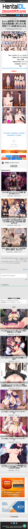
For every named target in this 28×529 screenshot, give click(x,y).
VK (9, 158)
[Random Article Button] (21, 15)
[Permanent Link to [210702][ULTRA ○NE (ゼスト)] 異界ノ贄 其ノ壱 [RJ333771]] (14, 181)
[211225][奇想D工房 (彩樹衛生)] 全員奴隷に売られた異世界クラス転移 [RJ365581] (14, 23)
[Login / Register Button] (24, 15)
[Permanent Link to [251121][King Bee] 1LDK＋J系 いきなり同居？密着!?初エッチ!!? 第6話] (14, 319)
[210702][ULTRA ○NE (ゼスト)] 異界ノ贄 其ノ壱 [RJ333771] (14, 192)
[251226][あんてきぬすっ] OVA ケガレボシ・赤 (14, 439)
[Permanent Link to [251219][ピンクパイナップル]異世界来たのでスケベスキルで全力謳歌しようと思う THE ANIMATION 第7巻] (14, 454)
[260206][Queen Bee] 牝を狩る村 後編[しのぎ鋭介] (14, 358)
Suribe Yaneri (9, 28)
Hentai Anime (11, 312)
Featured (19, 312)
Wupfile (19, 135)
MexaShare (11, 135)
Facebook (16, 156)
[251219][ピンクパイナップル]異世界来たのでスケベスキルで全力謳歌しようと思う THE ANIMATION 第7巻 (14, 467)
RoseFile (7, 133)
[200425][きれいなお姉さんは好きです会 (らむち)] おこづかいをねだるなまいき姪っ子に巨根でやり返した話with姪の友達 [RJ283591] (14, 221)
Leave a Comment (11, 29)
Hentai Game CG (14, 175)
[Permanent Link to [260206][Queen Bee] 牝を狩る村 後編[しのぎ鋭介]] (14, 346)
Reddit (4, 158)
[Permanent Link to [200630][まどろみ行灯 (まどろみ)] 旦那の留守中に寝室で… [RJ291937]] (14, 237)
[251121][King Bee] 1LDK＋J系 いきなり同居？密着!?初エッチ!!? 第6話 (14, 331)
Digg (14, 158)
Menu (4, 1)
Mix (25, 158)
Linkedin (19, 158)
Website (14, 166)
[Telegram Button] (19, 15)
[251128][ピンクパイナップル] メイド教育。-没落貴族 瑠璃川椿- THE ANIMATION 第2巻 (14, 385)
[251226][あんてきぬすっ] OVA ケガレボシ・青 (14, 412)
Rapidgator (15, 133)
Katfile (22, 133)
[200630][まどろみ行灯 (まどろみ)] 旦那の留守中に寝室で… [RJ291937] (14, 249)
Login (26, 269)
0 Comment (23, 190)
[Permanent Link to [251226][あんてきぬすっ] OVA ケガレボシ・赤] (14, 427)
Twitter (9, 156)
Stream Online (14, 517)
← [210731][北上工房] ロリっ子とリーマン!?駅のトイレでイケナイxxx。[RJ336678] (13, 262)
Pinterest (23, 156)
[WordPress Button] (17, 15)
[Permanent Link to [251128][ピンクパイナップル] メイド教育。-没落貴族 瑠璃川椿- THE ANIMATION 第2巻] (14, 373)
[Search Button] (26, 15)
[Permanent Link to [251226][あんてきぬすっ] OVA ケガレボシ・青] (14, 400)
